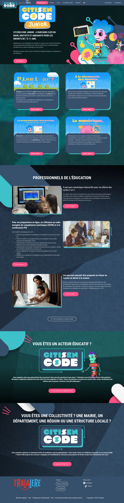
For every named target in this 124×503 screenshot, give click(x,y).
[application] (46, 2)
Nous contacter (62, 484)
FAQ (52, 498)
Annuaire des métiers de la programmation (68, 498)
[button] (42, 2)
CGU (29, 498)
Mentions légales (21, 498)
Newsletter (61, 489)
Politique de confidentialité (40, 498)
